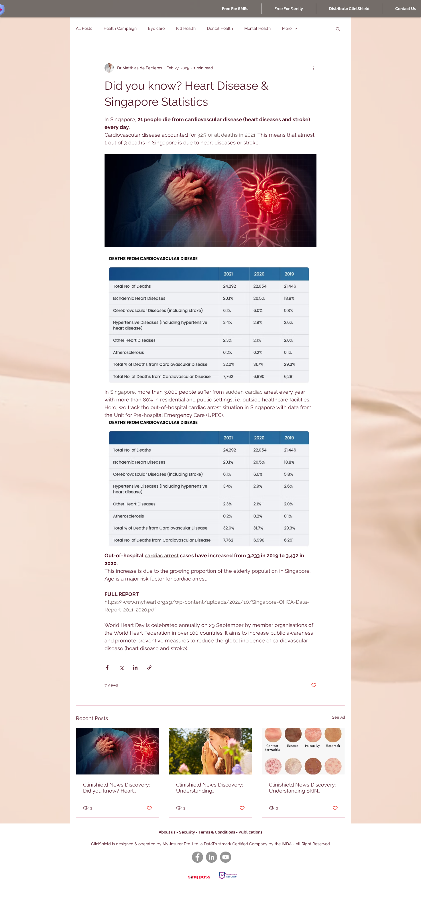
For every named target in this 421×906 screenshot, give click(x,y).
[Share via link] (149, 667)
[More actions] (313, 67)
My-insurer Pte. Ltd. (181, 844)
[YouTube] (225, 857)
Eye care (156, 28)
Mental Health (257, 28)
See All (338, 717)
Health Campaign (120, 28)
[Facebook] (197, 857)
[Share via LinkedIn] (135, 667)
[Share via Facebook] (107, 667)
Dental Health (220, 28)
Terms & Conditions (217, 832)
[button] (338, 28)
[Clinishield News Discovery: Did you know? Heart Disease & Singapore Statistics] (117, 751)
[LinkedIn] (211, 857)
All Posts (84, 28)
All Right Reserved (313, 844)
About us (167, 832)
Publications (250, 832)
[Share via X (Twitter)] (121, 667)
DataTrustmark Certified (226, 844)
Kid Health (186, 28)
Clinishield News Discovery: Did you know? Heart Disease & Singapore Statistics (116, 788)
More (287, 28)
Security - (188, 832)
